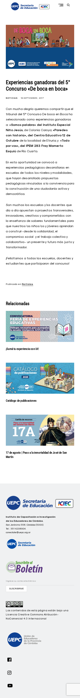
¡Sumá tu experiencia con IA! (22, 349)
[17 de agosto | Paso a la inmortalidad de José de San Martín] (40, 430)
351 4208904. (18, 528)
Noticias (12, 98)
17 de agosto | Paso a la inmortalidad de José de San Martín (36, 455)
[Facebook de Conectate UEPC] (9, 659)
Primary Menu (62, 5)
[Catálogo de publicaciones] (40, 378)
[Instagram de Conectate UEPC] (9, 672)
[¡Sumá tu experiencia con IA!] (40, 326)
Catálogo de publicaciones (21, 400)
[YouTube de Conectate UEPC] (10, 685)
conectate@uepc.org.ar (18, 532)
